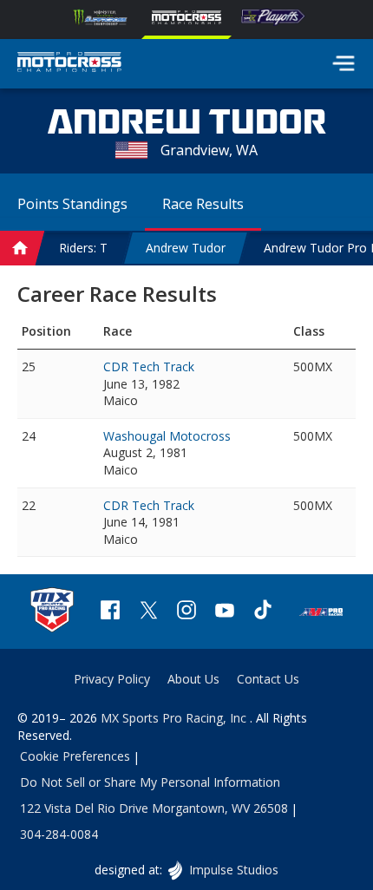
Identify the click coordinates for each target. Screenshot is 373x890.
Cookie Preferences (75, 756)
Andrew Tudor (186, 247)
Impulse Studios (233, 869)
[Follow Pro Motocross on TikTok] (263, 612)
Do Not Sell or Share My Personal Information (150, 782)
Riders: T (83, 247)
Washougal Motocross (167, 436)
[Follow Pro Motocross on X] (148, 612)
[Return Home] (69, 64)
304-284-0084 (59, 834)
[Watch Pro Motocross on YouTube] (225, 612)
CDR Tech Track (148, 366)
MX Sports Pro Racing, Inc (175, 718)
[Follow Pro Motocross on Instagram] (186, 612)
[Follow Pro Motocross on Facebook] (110, 612)
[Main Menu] (343, 63)
